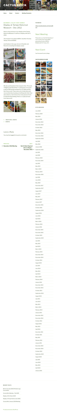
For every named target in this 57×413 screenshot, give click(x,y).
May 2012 (37, 326)
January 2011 (38, 343)
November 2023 (39, 124)
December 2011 (39, 332)
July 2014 (37, 265)
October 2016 (38, 207)
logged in (13, 135)
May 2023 (37, 130)
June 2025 (38, 111)
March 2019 (38, 169)
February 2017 (38, 199)
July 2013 (37, 298)
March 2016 (38, 221)
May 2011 (37, 337)
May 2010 (37, 365)
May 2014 (37, 271)
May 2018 (37, 182)
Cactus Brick (15, 5)
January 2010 (38, 370)
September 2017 (39, 188)
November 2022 (39, 135)
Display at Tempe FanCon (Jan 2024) (11, 398)
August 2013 (38, 296)
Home (5, 13)
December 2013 (39, 285)
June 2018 (37, 180)
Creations (9, 119)
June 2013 (37, 301)
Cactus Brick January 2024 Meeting (11, 401)
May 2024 (37, 116)
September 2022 (39, 138)
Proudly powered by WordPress (10, 409)
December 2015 (39, 229)
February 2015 (38, 251)
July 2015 (37, 240)
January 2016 (38, 227)
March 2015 (38, 249)
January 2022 (38, 146)
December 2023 (39, 122)
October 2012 (38, 321)
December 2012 (39, 315)
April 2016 (37, 218)
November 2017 (39, 185)
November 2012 (39, 318)
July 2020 (37, 155)
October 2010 (38, 351)
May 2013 (37, 304)
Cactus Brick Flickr (41, 59)
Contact (17, 13)
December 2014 (39, 254)
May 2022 (37, 144)
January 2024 (38, 119)
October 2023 (38, 127)
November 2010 (39, 348)
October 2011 (38, 334)
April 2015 (37, 246)
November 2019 (39, 160)
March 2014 (38, 276)
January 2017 (38, 202)
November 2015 (39, 232)
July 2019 (37, 163)
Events (15, 119)
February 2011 (38, 340)
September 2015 (39, 238)
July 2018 (37, 177)
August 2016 (38, 213)
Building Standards (26, 13)
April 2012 (37, 329)
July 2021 (37, 152)
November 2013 (39, 287)
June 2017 (37, 193)
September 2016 (39, 210)
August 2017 (38, 191)
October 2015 (38, 235)
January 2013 (38, 312)
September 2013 (39, 293)
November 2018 (39, 174)
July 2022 (37, 141)
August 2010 (38, 356)
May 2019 (37, 166)
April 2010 (37, 368)
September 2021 (39, 149)
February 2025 (38, 113)
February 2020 (39, 158)
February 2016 (38, 224)
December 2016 (39, 205)
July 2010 (37, 359)
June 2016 (37, 216)
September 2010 (39, 354)
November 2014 (39, 257)
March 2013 (38, 307)
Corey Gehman (20, 22)
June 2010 (38, 362)
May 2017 (37, 196)
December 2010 (39, 345)
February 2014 (38, 279)
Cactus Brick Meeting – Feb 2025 (11, 393)
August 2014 (38, 263)
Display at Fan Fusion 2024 (9, 396)
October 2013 (38, 290)
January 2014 (38, 282)
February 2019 (38, 171)
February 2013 (38, 310)
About (10, 13)
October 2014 (38, 260)
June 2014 (37, 268)
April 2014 (37, 274)
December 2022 (39, 133)
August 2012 (38, 323)
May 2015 (37, 243)
